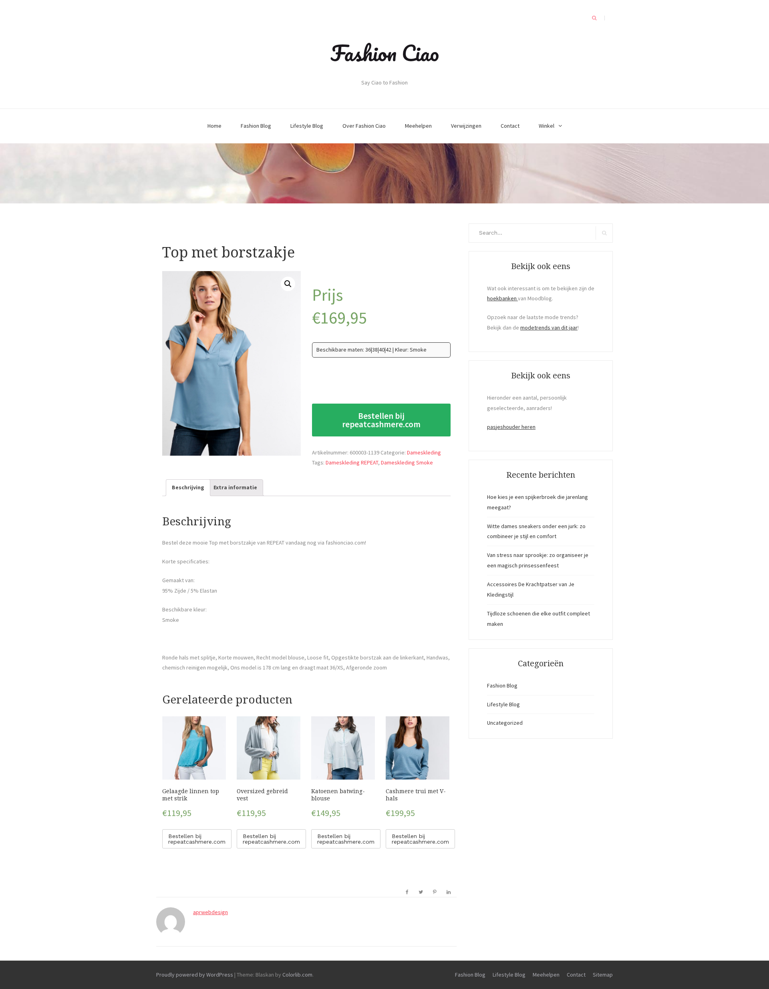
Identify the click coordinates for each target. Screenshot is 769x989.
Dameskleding (424, 452)
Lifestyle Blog (306, 125)
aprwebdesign (210, 912)
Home (214, 125)
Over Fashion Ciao (364, 125)
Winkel (546, 125)
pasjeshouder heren (511, 426)
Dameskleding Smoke (407, 462)
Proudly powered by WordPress (194, 974)
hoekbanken (502, 298)
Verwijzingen (466, 125)
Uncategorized (505, 722)
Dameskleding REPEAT (352, 462)
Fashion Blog (256, 125)
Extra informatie (235, 487)
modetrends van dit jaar (549, 327)
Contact (510, 125)
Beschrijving (188, 487)
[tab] (188, 487)
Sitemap (603, 974)
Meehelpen (418, 125)
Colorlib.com (297, 974)
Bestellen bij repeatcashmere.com (381, 420)
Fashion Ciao (384, 52)
